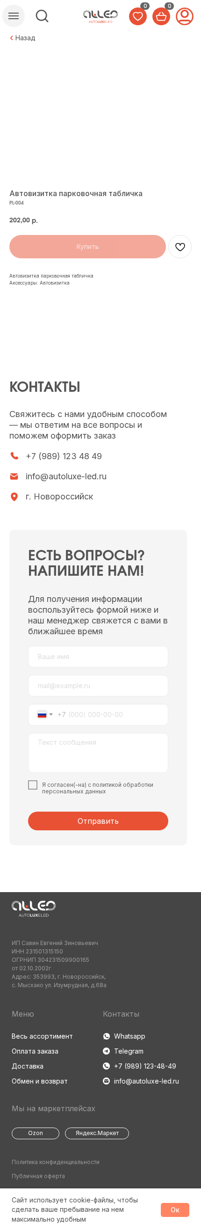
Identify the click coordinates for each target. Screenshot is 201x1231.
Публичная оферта (38, 1176)
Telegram (129, 1051)
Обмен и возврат (40, 1081)
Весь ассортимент (42, 1036)
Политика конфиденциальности (56, 1161)
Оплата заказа (35, 1051)
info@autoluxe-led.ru (66, 476)
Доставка (27, 1066)
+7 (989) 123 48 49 (64, 456)
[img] (42, 15)
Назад (25, 38)
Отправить (98, 821)
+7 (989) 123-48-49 (145, 1066)
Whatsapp (129, 1036)
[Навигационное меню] (13, 16)
